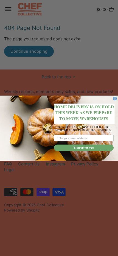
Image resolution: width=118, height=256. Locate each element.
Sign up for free (84, 147)
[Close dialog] (115, 98)
